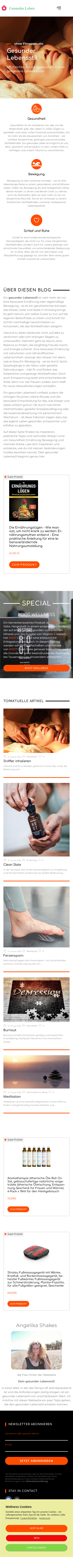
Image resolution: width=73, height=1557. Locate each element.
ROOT (54, 622)
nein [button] (36, 1538)
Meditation (12, 1096)
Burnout (9, 1030)
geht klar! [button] (36, 1528)
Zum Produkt (24, 564)
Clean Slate (12, 864)
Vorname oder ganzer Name (22, 1433)
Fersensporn (13, 955)
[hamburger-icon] (59, 8)
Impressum (44, 1518)
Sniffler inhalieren (17, 761)
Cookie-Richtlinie (28, 1518)
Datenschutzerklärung (37, 1481)
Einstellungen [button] (36, 1547)
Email (8, 1444)
